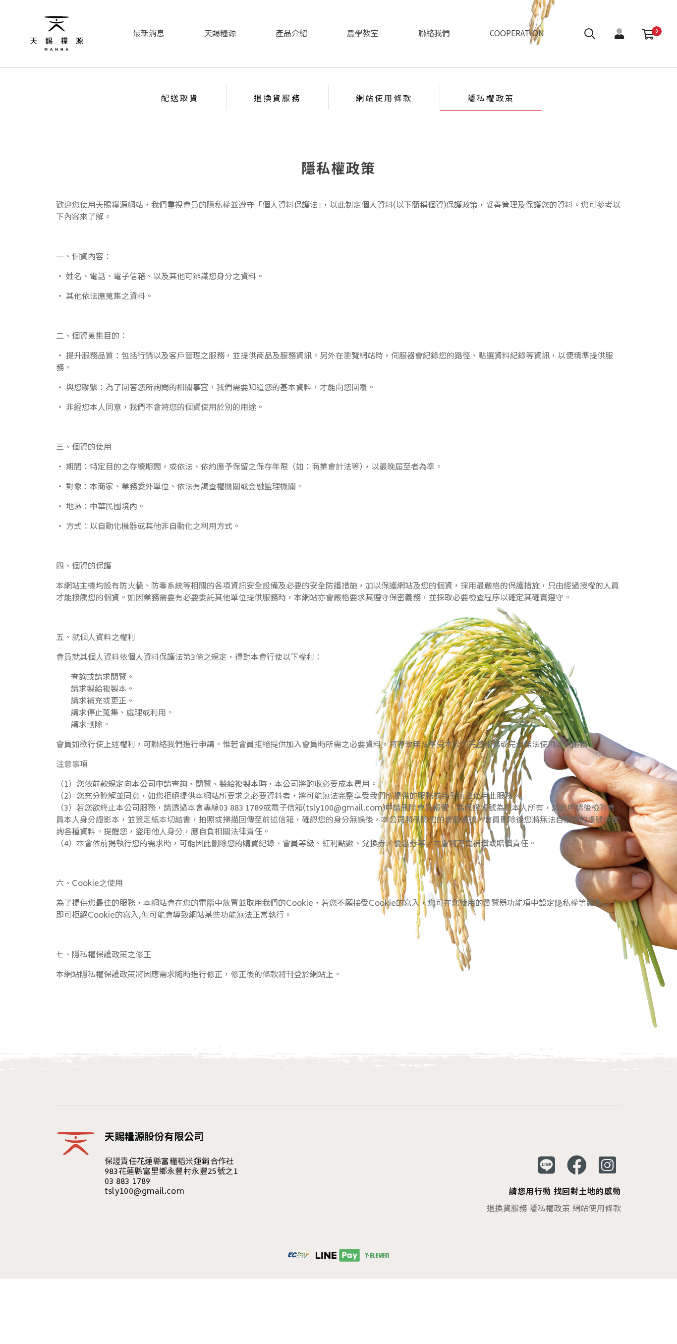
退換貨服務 (277, 98)
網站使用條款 (384, 98)
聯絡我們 (434, 33)
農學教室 (363, 33)
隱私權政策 (490, 98)
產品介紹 (291, 33)
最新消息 (149, 33)
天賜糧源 (220, 33)
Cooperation (517, 33)
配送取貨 (180, 98)
